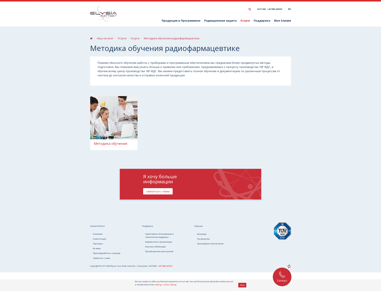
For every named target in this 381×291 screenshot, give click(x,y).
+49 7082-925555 (165, 266)
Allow (242, 285)
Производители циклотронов (159, 251)
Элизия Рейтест (97, 226)
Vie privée (142, 266)
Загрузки (198, 226)
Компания (98, 234)
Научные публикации (155, 246)
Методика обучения (110, 143)
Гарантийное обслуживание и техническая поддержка (159, 235)
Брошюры (202, 234)
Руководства (203, 239)
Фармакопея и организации (158, 241)
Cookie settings (170, 284)
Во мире (97, 248)
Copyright (94, 266)
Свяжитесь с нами (101, 258)
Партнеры (98, 243)
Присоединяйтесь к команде (106, 253)
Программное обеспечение (210, 243)
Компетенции (99, 239)
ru (289, 9)
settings (158, 284)
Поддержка (147, 226)
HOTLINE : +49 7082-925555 (269, 9)
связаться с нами (158, 191)
